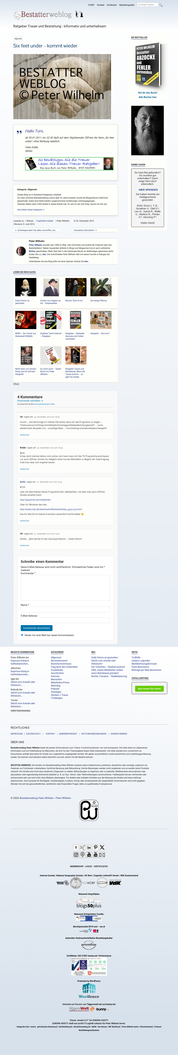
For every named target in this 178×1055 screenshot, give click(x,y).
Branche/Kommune (61, 663)
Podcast (55, 688)
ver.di (102, 926)
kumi (22, 481)
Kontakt (100, 5)
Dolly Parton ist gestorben (104, 657)
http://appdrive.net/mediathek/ (35, 499)
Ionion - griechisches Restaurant (44, 1027)
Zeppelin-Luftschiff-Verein (106, 875)
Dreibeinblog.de (65, 1027)
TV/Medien (57, 698)
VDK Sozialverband (129, 875)
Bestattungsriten (126, 5)
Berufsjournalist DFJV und (85, 926)
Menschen (56, 679)
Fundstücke (57, 670)
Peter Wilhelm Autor (130, 1027)
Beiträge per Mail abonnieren (146, 670)
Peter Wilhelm (36, 241)
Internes (55, 676)
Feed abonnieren (140, 667)
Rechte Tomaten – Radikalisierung (109, 676)
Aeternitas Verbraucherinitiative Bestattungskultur (89, 938)
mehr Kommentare (20, 710)
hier (44, 254)
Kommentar (28, 573)
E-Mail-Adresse (29, 615)
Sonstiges (56, 692)
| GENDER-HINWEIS (117, 734)
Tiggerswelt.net (94, 1004)
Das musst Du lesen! (149, 688)
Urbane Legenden (141, 660)
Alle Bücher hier (147, 97)
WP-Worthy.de (114, 1027)
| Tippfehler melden (44, 221)
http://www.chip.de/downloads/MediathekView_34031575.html (51, 509)
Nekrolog (55, 685)
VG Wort (88, 875)
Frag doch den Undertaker (64, 667)
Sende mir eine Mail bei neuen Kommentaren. (49, 635)
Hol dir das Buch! (147, 92)
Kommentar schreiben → (30, 400)
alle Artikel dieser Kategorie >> (31, 209)
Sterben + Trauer (59, 695)
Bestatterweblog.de (82, 1027)
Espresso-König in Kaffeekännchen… (20, 662)
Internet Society (47, 875)
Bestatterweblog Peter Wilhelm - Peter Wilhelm (45, 798)
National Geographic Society (69, 875)
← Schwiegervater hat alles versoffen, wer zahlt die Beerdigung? (36, 230)
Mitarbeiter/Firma (60, 682)
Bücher (32, 251)
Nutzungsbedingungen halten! (44, 404)
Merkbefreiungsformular (144, 663)
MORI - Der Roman (99, 1027)
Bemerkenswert (59, 660)
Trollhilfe (136, 657)
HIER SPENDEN (148, 189)
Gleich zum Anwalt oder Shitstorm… (23, 683)
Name (25, 604)
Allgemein (56, 657)
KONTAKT (50, 734)
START (91, 5)
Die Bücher (112, 5)
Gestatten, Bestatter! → (85, 230)
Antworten (24, 435)
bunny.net (110, 1004)
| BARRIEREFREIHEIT (66, 734)
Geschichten (57, 673)
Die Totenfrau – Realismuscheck (108, 667)
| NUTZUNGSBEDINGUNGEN (92, 734)
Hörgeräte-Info (23, 1027)
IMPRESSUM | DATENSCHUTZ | (27, 734)
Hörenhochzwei (146, 1027)
